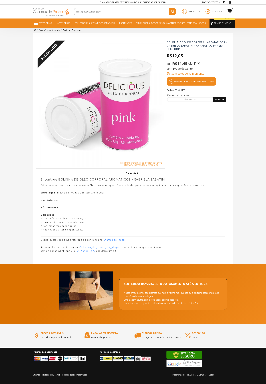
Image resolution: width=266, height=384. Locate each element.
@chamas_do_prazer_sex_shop (98, 247)
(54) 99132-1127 (85, 251)
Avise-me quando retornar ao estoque (194, 81)
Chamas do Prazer (114, 239)
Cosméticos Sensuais (49, 30)
